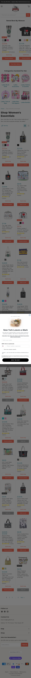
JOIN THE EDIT (15, 360)
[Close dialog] (29, 315)
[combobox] (4, 346)
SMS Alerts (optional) (8, 343)
